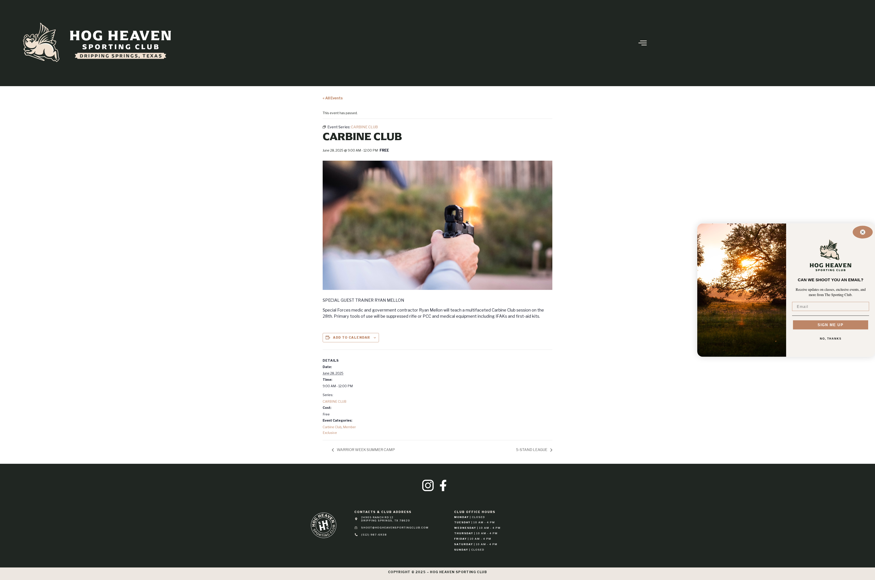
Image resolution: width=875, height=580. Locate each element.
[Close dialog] (863, 232)
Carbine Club (332, 427)
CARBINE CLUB (334, 401)
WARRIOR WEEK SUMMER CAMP (365, 450)
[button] (634, 43)
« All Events (333, 98)
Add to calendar (351, 337)
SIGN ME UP (831, 325)
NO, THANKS (831, 338)
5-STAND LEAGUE (532, 450)
